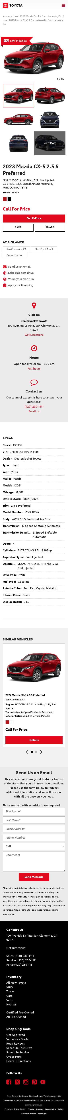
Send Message (34, 877)
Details (34, 740)
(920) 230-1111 (34, 406)
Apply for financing (20, 285)
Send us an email (19, 266)
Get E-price (34, 218)
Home (6, 16)
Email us (34, 411)
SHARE (50, 227)
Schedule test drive (21, 273)
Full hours (34, 368)
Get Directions (34, 334)
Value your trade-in (21, 279)
